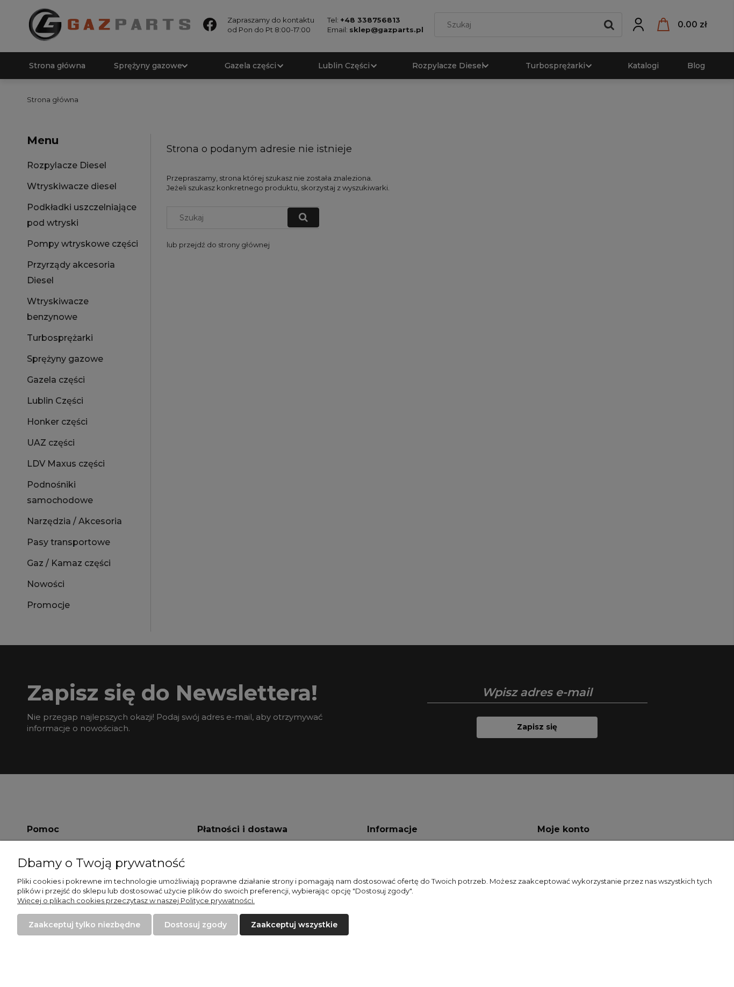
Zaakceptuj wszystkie (294, 924)
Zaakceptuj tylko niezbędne (84, 924)
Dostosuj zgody (195, 924)
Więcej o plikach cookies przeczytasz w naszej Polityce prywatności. (136, 900)
